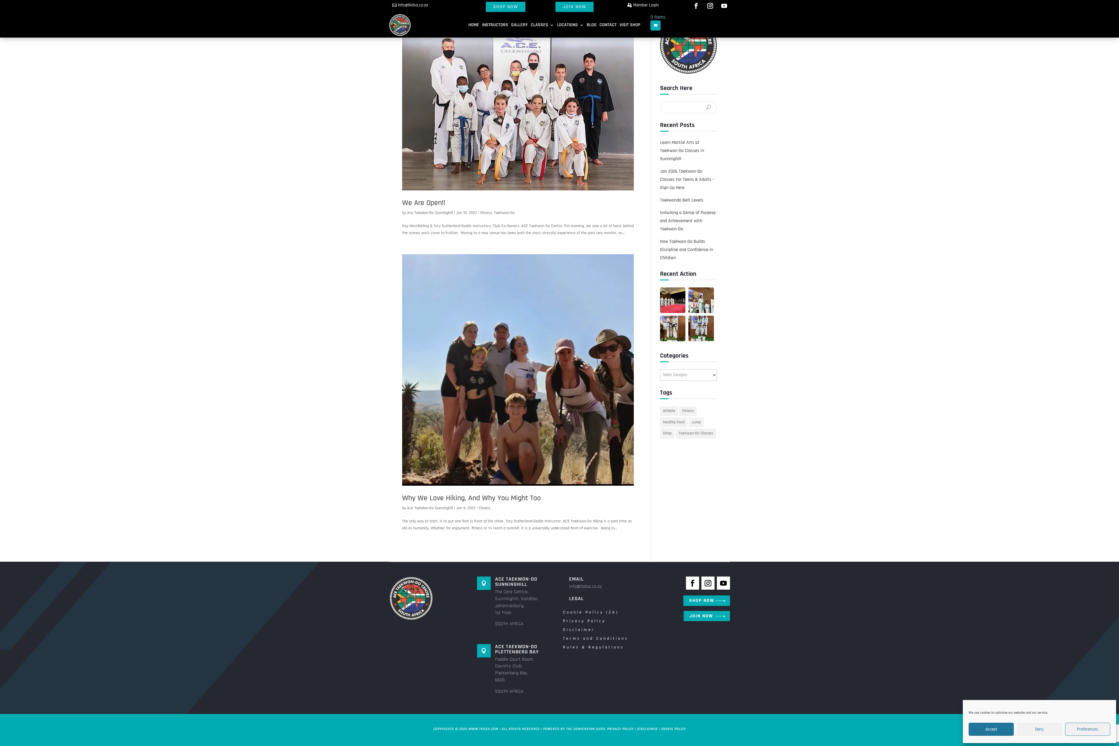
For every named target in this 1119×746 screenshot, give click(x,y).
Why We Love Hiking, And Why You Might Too (471, 498)
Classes (539, 25)
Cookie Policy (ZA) (591, 612)
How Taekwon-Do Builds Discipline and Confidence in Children (686, 249)
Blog (592, 25)
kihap (667, 433)
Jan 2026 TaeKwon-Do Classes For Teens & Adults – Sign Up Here (687, 179)
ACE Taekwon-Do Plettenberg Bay (517, 649)
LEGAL (576, 598)
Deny (1039, 729)
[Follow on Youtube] (724, 6)
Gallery (519, 25)
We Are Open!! (423, 203)
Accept (991, 729)
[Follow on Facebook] (696, 6)
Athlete (669, 410)
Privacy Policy (584, 621)
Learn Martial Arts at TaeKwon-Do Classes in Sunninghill (682, 150)
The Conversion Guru (585, 729)
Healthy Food (674, 422)
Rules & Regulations (593, 647)
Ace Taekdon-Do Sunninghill (430, 212)
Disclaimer (579, 630)
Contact (608, 25)
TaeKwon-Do (504, 212)
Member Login (646, 5)
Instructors (495, 25)
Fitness (486, 212)
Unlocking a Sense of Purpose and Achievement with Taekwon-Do (688, 221)
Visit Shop (630, 25)
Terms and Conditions (595, 639)
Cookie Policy (673, 729)
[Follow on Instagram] (710, 6)
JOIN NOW (574, 7)
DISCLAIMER (647, 729)
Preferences (1087, 729)
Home (473, 25)
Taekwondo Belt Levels (681, 200)
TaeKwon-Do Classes (696, 433)
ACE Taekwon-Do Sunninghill (516, 582)
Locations (567, 25)
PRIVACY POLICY (620, 729)
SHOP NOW (505, 7)
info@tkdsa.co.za (413, 5)
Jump (696, 422)
